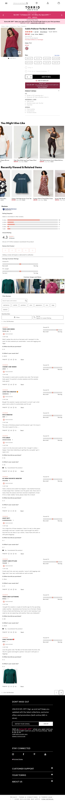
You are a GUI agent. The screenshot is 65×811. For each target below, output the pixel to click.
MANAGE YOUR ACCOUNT (18, 738)
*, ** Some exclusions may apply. (32, 800)
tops (18, 27)
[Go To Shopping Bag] (58, 3)
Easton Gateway (41, 73)
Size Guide (57, 56)
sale (7, 27)
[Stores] (36, 3)
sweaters (23, 27)
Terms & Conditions (28, 798)
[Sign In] (48, 3)
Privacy (13, 798)
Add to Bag (46, 78)
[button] (8, 59)
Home (3, 27)
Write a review (43, 33)
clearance (13, 27)
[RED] (26, 50)
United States (18, 761)
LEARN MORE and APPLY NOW (19, 736)
